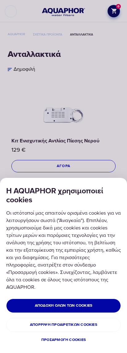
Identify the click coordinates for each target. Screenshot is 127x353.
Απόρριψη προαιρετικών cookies (63, 325)
